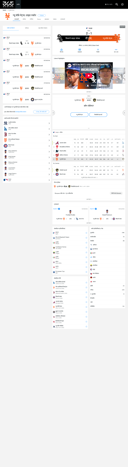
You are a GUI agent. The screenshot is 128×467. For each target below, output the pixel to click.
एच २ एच (116, 52)
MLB (90, 28)
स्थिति (97, 52)
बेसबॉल (4, 10)
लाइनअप (80, 52)
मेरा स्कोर (109, 4)
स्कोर (18, 4)
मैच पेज (61, 52)
